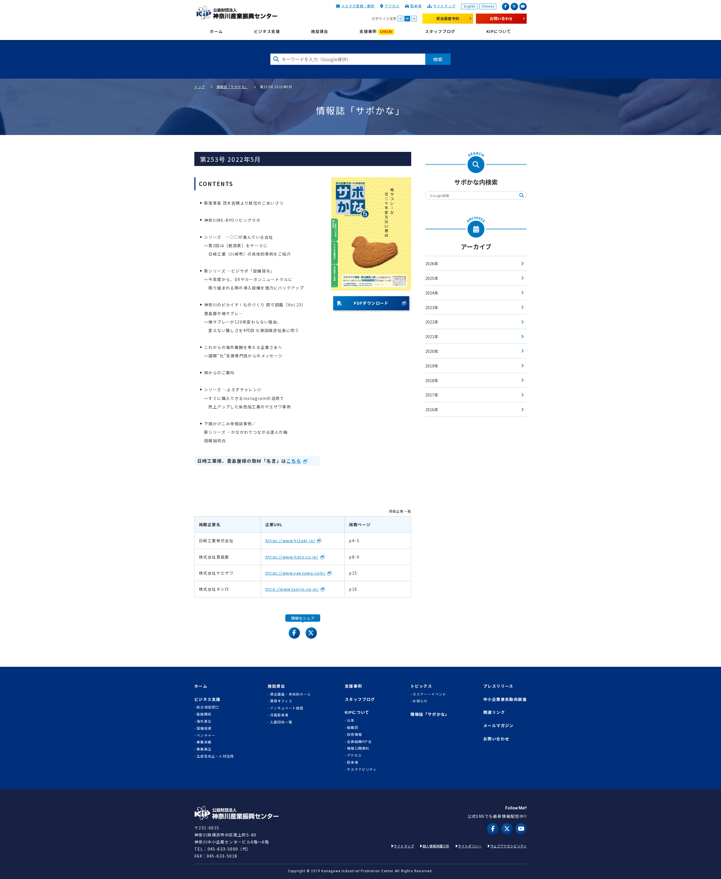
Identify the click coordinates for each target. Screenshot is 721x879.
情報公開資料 (358, 748)
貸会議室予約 (447, 18)
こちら (293, 460)
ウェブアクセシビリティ (508, 845)
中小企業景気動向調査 (505, 699)
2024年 (431, 293)
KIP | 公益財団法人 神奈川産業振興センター (236, 13)
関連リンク (494, 712)
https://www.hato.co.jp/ (292, 557)
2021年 (431, 336)
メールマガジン (498, 725)
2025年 (431, 278)
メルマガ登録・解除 (358, 5)
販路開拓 (204, 714)
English (469, 6)
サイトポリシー (470, 845)
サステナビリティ (362, 769)
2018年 (431, 380)
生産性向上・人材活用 (215, 756)
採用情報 (354, 734)
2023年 (431, 307)
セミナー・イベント (429, 694)
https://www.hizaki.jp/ (290, 540)
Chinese (487, 6)
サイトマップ (444, 5)
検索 (438, 59)
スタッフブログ (440, 31)
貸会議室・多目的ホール (290, 694)
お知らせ (420, 701)
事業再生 (204, 749)
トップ (199, 86)
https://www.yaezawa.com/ (295, 573)
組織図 (352, 727)
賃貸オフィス (281, 701)
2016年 (431, 409)
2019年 (431, 366)
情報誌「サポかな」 (232, 86)
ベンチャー (206, 735)
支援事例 (375, 31)
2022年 (431, 322)
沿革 (350, 720)
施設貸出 (319, 31)
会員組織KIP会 (359, 741)
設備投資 (204, 728)
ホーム (216, 31)
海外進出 (204, 721)
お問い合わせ (501, 18)
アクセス (392, 5)
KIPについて (498, 31)
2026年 (431, 263)
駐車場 (416, 5)
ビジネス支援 (267, 31)
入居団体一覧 (281, 722)
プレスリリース (498, 686)
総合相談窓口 (208, 707)
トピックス (421, 686)
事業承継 (204, 742)
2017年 (431, 395)
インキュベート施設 (287, 708)
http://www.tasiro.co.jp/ (292, 589)
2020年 (431, 351)
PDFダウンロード (371, 303)
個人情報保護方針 (435, 845)
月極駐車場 (279, 715)
